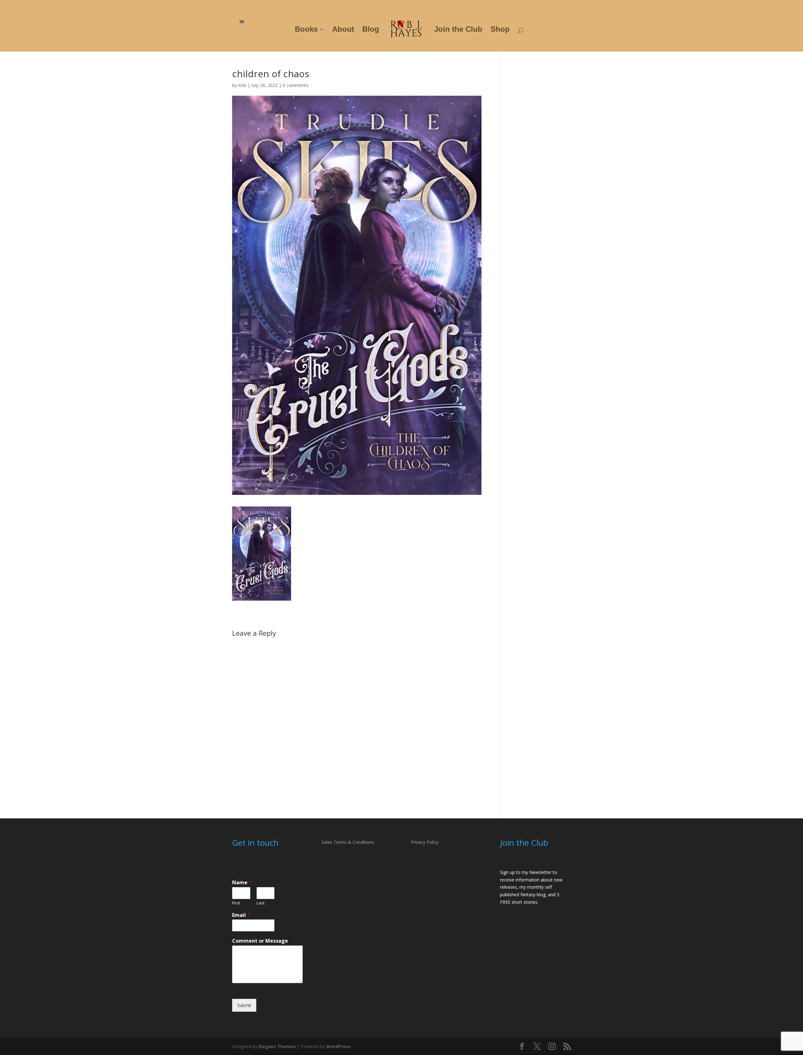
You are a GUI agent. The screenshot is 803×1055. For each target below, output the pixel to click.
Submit (244, 1005)
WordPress (338, 1046)
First (236, 903)
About (343, 30)
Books (306, 30)
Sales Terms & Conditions (348, 842)
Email (241, 915)
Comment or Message (260, 941)
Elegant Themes (277, 1046)
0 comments (295, 85)
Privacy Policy (425, 842)
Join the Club (458, 30)
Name (242, 882)
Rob (242, 85)
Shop (500, 30)
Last (260, 903)
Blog (370, 30)
